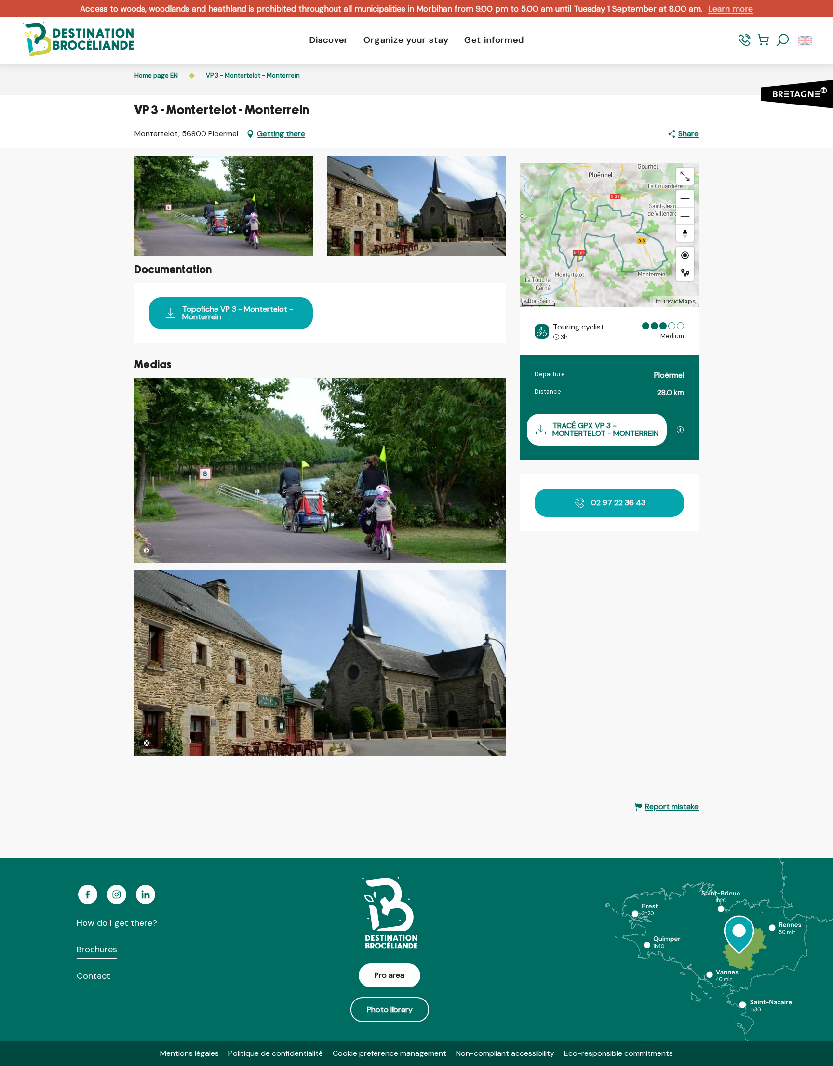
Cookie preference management (389, 1053)
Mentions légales (189, 1053)
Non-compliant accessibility (505, 1053)
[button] (783, 40)
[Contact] (745, 44)
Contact (93, 976)
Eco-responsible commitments (618, 1053)
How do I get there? (117, 923)
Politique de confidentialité (275, 1053)
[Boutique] (763, 44)
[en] (806, 40)
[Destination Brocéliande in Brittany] (71, 40)
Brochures (97, 949)
